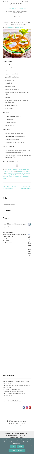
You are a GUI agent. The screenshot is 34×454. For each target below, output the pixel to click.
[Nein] (32, 446)
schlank (24, 175)
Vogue (16, 425)
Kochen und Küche (12, 169)
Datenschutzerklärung (17, 450)
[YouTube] (30, 407)
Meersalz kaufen (22, 169)
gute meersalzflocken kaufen (12, 173)
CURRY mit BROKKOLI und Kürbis (13, 391)
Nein (20, 446)
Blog (27, 433)
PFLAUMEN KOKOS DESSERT (11, 389)
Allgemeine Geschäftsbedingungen (14, 433)
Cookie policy (23, 435)
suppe (28, 175)
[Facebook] (23, 407)
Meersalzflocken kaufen (11, 175)
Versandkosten (9, 232)
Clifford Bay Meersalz (17, 9)
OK (13, 446)
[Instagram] (27, 407)
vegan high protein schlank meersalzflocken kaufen (16, 176)
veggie (4, 178)
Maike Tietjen (19, 27)
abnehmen (20, 171)
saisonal (19, 175)
